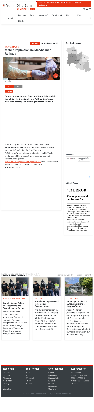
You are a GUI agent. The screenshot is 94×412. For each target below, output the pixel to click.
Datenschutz (53, 378)
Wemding (7, 389)
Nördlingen (7, 380)
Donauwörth (8, 372)
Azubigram (70, 2)
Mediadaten (43, 5)
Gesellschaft (57, 15)
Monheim (7, 378)
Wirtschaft (43, 15)
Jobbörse (50, 2)
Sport (28, 372)
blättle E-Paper (72, 183)
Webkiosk (42, 2)
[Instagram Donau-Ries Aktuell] (84, 9)
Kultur (80, 15)
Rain (5, 386)
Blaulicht (70, 15)
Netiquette (52, 386)
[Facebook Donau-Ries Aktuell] (87, 9)
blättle (21, 21)
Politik (33, 15)
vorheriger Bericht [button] (65, 275)
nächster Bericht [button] (84, 275)
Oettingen (7, 383)
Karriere (51, 372)
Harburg (6, 375)
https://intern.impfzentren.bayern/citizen (23, 161)
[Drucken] (18, 86)
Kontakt (51, 380)
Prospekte (78, 2)
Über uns (52, 389)
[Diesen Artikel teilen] (9, 86)
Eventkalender (60, 2)
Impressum (52, 375)
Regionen (22, 15)
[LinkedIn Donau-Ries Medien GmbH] (90, 9)
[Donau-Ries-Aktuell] (19, 7)
